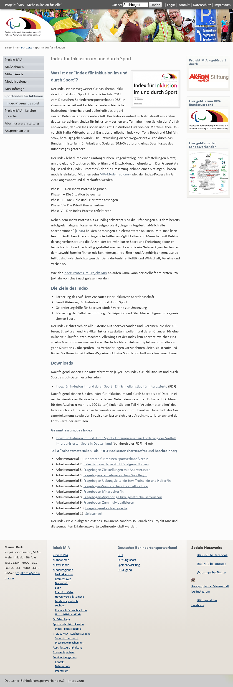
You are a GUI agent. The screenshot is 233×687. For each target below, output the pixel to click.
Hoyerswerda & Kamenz (69, 596)
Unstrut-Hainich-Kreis (68, 614)
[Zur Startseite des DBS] (23, 35)
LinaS (80, 230)
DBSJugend (125, 570)
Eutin (58, 587)
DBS (120, 555)
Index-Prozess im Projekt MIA (85, 273)
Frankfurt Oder (64, 592)
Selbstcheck (93, 513)
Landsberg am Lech (66, 601)
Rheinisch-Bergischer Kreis (71, 610)
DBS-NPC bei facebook (212, 555)
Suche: (117, 5)
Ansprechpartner (17, 130)
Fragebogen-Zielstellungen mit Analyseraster (117, 469)
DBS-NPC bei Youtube (211, 563)
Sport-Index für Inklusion (68, 624)
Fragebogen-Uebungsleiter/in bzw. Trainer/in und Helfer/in (127, 480)
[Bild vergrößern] (155, 89)
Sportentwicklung (129, 565)
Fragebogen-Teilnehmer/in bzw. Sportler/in (115, 475)
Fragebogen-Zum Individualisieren (109, 502)
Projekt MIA (13, 59)
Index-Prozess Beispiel (23, 103)
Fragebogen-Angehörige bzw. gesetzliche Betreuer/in (123, 497)
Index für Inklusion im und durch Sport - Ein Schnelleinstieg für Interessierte (111, 386)
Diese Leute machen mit (69, 642)
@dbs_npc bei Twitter (211, 572)
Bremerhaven (63, 579)
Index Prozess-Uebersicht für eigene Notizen (116, 464)
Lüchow (59, 605)
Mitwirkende (14, 74)
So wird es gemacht (66, 638)
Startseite (26, 47)
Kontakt (184, 5)
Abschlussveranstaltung (22, 123)
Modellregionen (16, 81)
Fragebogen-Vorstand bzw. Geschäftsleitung (116, 486)
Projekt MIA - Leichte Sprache (20, 113)
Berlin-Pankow (64, 574)
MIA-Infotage (14, 88)
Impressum (222, 5)
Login (171, 5)
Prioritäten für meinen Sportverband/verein (116, 458)
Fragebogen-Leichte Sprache (106, 508)
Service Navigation (64, 657)
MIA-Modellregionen (115, 174)
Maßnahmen (14, 67)
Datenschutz (202, 5)
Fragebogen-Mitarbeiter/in (104, 491)
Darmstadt (61, 583)
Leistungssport (127, 560)
